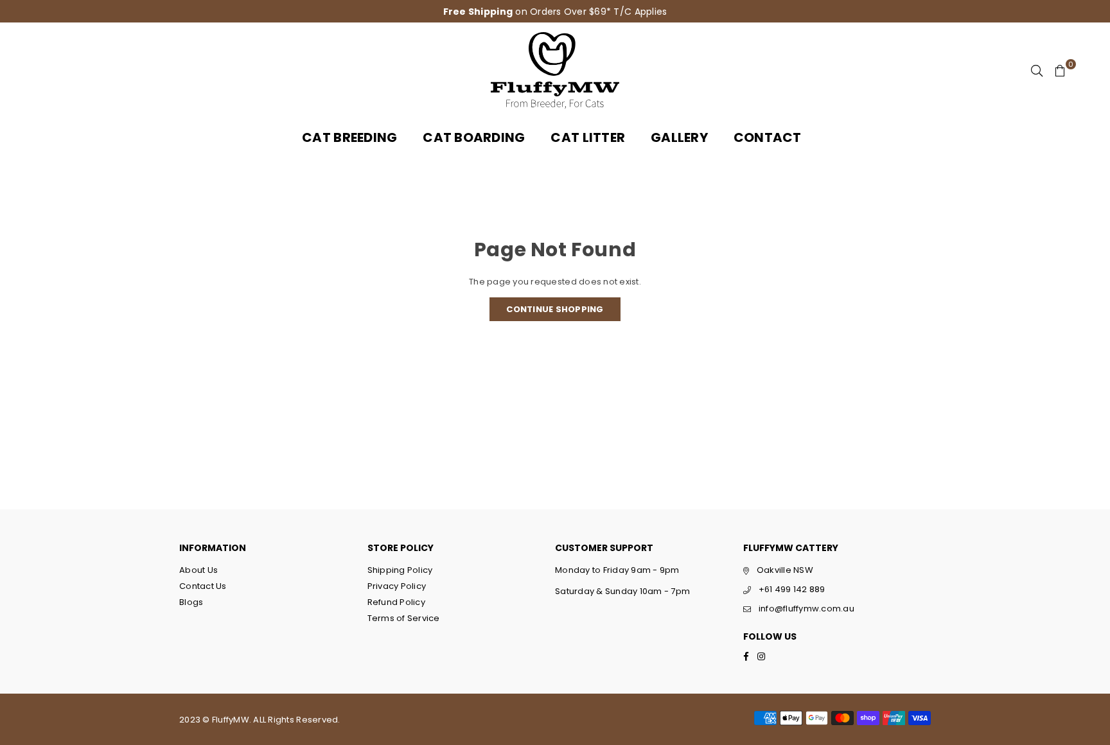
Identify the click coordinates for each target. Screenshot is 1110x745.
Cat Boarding (474, 137)
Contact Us (203, 586)
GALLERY (679, 137)
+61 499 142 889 (792, 589)
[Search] (1036, 70)
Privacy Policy (397, 586)
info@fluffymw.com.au (806, 608)
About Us (198, 570)
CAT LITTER (588, 137)
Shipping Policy (400, 570)
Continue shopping (554, 309)
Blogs (191, 602)
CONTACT (768, 137)
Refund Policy (396, 602)
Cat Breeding (349, 137)
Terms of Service (403, 618)
